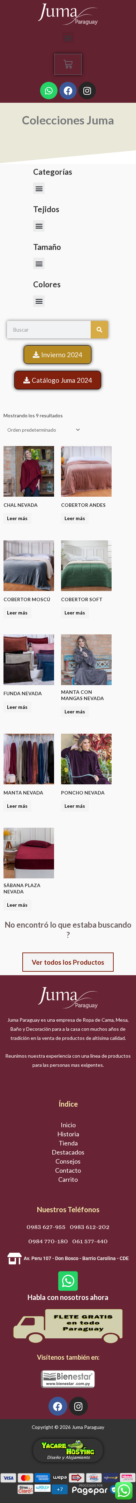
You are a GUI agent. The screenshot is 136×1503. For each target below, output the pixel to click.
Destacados (68, 1152)
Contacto (68, 1170)
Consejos (68, 1161)
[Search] (99, 329)
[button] (68, 37)
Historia (68, 1134)
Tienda (68, 1143)
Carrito (68, 1179)
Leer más (17, 518)
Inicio (68, 1125)
